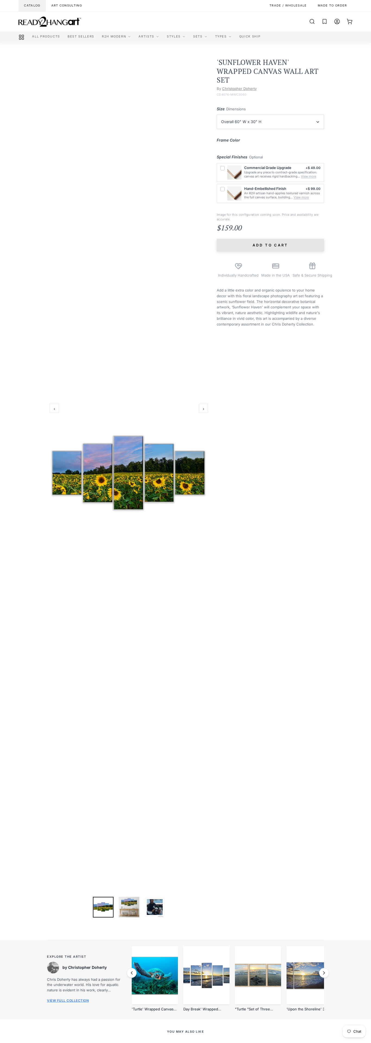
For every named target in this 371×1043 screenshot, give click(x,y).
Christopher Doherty (239, 88)
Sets (198, 36)
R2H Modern (114, 36)
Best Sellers (81, 36)
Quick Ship (250, 36)
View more (308, 176)
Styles (174, 36)
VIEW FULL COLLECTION (68, 1000)
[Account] (337, 21)
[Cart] (350, 21)
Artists (146, 36)
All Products (46, 36)
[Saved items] (325, 21)
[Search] (312, 21)
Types (221, 36)
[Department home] (21, 37)
